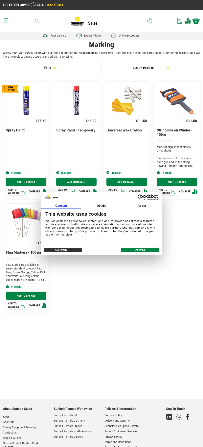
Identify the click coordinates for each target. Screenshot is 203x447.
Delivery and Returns (117, 420)
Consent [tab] (61, 205)
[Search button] (37, 21)
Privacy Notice (113, 436)
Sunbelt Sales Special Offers (121, 426)
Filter (47, 68)
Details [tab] (101, 205)
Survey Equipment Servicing (121, 431)
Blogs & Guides (12, 437)
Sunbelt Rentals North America (72, 431)
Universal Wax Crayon (124, 130)
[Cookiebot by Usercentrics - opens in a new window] (140, 197)
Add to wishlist (13, 191)
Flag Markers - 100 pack (25, 252)
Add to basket (26, 181)
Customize (61, 249)
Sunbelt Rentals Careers (68, 436)
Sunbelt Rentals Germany (69, 420)
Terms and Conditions (117, 442)
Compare (188, 21)
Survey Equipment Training (19, 427)
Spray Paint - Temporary (75, 130)
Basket (196, 21)
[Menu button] (6, 20)
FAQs (6, 416)
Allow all (140, 249)
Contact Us (10, 432)
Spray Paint (15, 130)
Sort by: (137, 67)
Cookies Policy (113, 415)
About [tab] (142, 205)
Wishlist (180, 21)
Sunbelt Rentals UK (65, 415)
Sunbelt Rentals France (68, 426)
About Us (8, 422)
